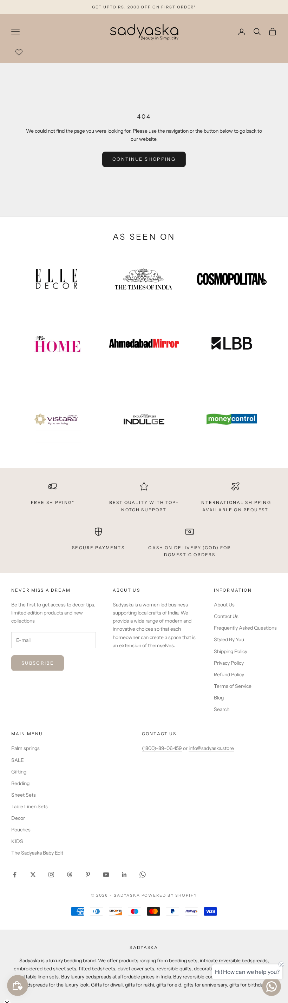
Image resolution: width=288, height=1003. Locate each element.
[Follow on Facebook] (14, 874)
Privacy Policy (229, 663)
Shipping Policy (230, 651)
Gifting (18, 772)
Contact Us (226, 616)
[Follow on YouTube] (106, 874)
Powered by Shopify (169, 895)
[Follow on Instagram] (51, 874)
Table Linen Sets (29, 806)
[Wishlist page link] (18, 52)
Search (221, 709)
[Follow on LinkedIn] (124, 874)
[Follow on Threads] (69, 874)
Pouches (21, 829)
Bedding (20, 783)
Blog (219, 698)
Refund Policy (229, 674)
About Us (224, 605)
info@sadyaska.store (211, 748)
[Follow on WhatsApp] (142, 874)
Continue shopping (144, 159)
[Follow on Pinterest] (87, 874)
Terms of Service (232, 686)
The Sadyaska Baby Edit (37, 853)
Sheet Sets (23, 795)
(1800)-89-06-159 (162, 748)
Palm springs (25, 748)
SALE (17, 760)
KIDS (17, 841)
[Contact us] (271, 986)
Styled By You (229, 639)
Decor (18, 818)
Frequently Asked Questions (245, 628)
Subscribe (37, 663)
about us (126, 590)
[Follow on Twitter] (33, 874)
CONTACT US (159, 733)
